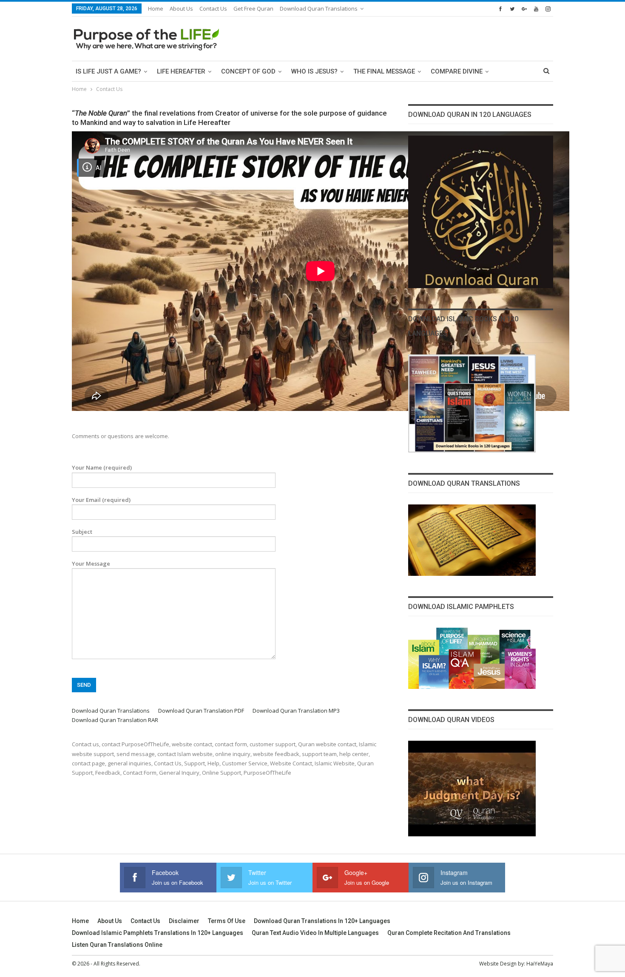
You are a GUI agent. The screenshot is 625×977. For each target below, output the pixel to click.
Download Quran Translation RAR (115, 720)
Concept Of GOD (248, 71)
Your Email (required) (101, 500)
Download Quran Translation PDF (201, 710)
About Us (181, 8)
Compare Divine (457, 71)
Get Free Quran (253, 8)
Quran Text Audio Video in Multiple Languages (315, 932)
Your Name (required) (102, 467)
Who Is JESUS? (314, 71)
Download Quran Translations (319, 8)
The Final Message (384, 71)
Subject (82, 531)
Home (155, 8)
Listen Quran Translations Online (117, 944)
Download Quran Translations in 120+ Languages (322, 921)
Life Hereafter (181, 71)
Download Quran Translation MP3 (296, 710)
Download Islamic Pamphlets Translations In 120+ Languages (157, 932)
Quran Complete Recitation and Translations (449, 932)
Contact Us (213, 8)
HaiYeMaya (539, 963)
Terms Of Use (226, 921)
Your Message (91, 563)
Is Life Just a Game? (108, 71)
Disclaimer (184, 921)
